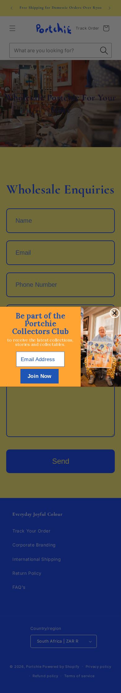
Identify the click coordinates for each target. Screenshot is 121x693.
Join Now (40, 376)
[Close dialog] (114, 313)
